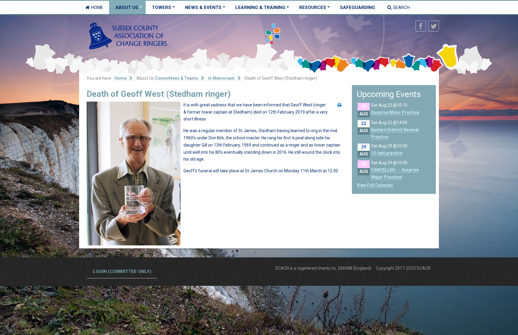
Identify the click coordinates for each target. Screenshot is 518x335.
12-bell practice (386, 153)
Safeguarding (357, 7)
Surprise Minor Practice (395, 112)
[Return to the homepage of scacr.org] (128, 35)
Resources (312, 7)
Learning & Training (260, 7)
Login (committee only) (122, 271)
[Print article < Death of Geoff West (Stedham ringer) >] (339, 105)
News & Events (203, 7)
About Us (126, 7)
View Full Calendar (375, 185)
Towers (161, 7)
